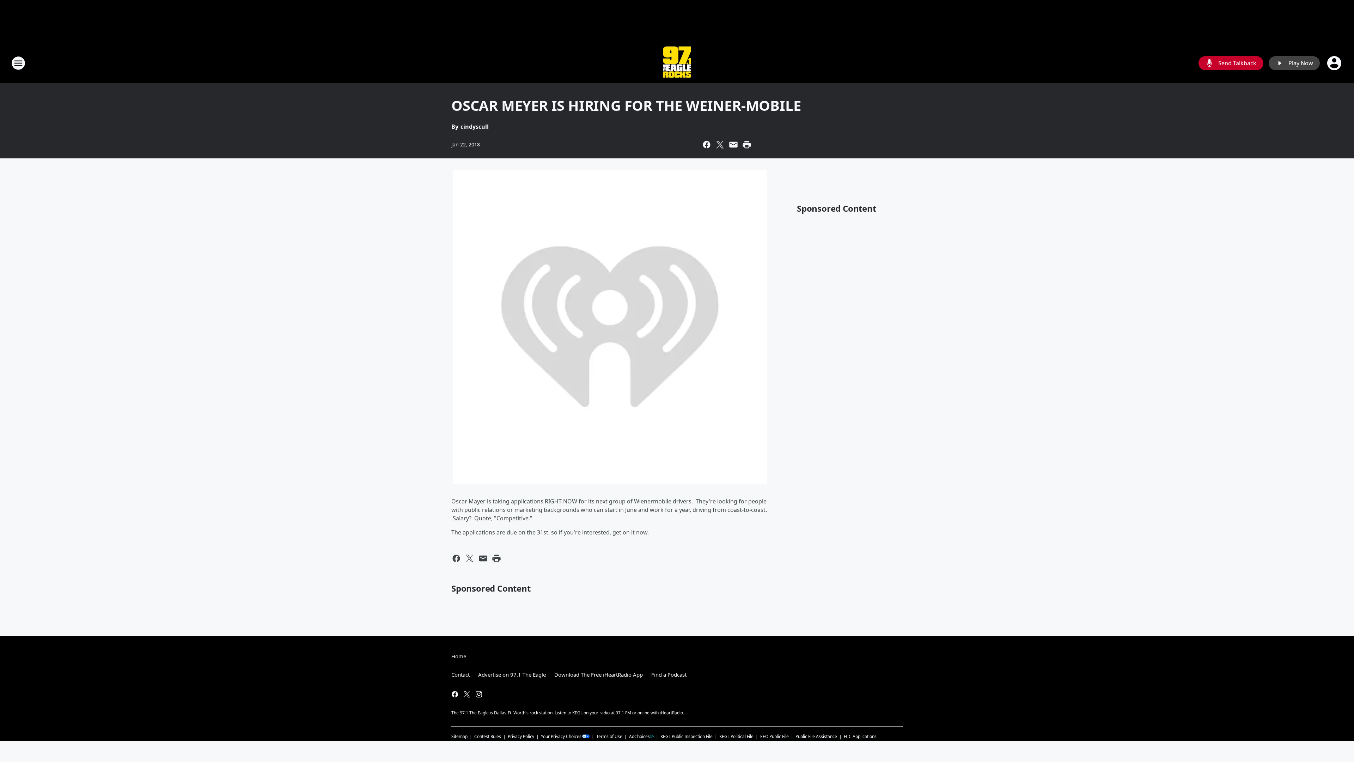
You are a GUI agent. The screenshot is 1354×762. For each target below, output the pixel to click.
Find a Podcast (669, 674)
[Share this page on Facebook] (707, 145)
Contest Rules (487, 736)
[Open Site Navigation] (18, 63)
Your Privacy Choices (561, 736)
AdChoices (639, 736)
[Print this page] (747, 145)
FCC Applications (860, 736)
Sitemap (459, 736)
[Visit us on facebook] (455, 694)
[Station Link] (677, 62)
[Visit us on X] (467, 694)
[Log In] (1335, 63)
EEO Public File (774, 736)
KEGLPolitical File (736, 736)
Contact (460, 674)
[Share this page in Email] (733, 145)
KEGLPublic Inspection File (686, 736)
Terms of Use (609, 736)
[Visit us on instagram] (479, 694)
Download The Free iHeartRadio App (598, 674)
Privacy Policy (521, 736)
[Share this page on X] (720, 145)
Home (458, 656)
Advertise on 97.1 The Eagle (512, 674)
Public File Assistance (816, 736)
